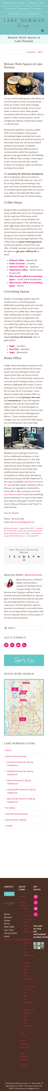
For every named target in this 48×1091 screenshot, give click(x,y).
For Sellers (10, 807)
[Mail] (12, 645)
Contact (9, 825)
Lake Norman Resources (17, 813)
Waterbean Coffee (18, 269)
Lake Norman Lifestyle (16, 819)
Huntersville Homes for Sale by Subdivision (25, 994)
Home (8, 750)
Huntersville (21, 531)
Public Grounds (17, 263)
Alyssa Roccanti (12, 528)
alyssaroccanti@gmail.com (31, 14)
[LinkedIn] (18, 645)
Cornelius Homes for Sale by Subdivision (25, 924)
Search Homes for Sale (16, 756)
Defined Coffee (16, 260)
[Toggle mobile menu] (42, 30)
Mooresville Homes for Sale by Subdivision (25, 1017)
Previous (31, 52)
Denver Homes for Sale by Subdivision (25, 971)
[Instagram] (6, 645)
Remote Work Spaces (17, 536)
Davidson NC (12, 531)
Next (40, 52)
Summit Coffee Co (18, 266)
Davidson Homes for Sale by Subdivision (25, 947)
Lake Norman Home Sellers (20, 533)
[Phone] (24, 645)
